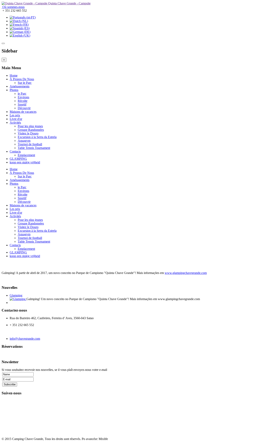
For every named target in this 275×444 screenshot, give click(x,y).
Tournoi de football (30, 144)
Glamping (16, 295)
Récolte (22, 101)
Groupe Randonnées (31, 129)
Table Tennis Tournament (34, 148)
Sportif (22, 104)
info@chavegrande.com (25, 338)
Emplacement (26, 155)
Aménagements (19, 86)
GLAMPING (18, 158)
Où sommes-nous (13, 7)
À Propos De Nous (22, 79)
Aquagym (24, 140)
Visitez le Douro (28, 133)
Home (14, 75)
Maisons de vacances (23, 111)
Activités (15, 122)
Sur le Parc (25, 82)
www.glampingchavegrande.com (186, 273)
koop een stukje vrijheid (25, 162)
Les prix (15, 115)
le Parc (22, 93)
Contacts (15, 151)
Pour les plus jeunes (30, 126)
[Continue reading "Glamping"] (18, 299)
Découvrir (24, 108)
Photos (14, 90)
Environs (23, 97)
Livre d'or (16, 119)
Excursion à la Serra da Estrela (37, 137)
